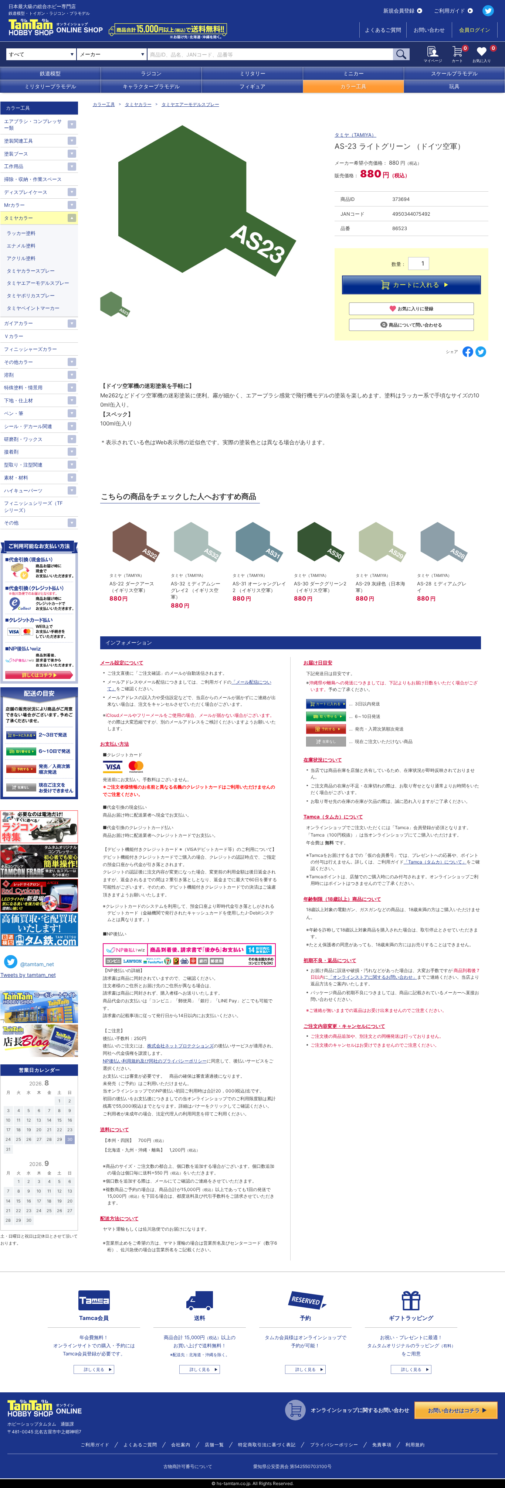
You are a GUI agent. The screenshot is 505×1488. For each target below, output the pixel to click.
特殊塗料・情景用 (23, 387)
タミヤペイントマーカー (33, 308)
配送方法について (119, 1218)
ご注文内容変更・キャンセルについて (344, 1026)
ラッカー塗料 (21, 233)
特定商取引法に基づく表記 (267, 1444)
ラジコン (151, 73)
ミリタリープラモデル (50, 86)
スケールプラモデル (454, 73)
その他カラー (18, 362)
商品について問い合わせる (415, 325)
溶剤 (9, 375)
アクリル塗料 (21, 258)
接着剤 (11, 452)
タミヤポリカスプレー (31, 295)
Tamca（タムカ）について (333, 817)
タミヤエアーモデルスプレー (190, 104)
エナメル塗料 (21, 246)
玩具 (454, 86)
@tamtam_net (37, 964)
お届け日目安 (318, 663)
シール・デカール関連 (28, 426)
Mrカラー (14, 205)
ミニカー (353, 73)
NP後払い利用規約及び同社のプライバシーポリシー (155, 1061)
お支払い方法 (114, 744)
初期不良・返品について (330, 960)
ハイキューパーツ (23, 490)
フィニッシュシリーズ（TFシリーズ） (33, 506)
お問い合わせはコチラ (454, 1410)
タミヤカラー (138, 104)
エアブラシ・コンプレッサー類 (33, 124)
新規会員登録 (398, 10)
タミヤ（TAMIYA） (355, 135)
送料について (114, 1129)
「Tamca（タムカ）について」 (435, 862)
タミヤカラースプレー (31, 271)
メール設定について (121, 663)
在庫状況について (323, 760)
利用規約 (415, 1444)
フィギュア (252, 86)
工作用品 (13, 166)
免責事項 (382, 1444)
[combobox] (112, 54)
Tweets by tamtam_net (28, 975)
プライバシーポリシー (334, 1444)
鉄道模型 (50, 73)
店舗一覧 (214, 1444)
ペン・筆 (13, 413)
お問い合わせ (429, 30)
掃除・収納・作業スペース (33, 179)
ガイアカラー (18, 323)
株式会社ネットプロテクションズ (180, 1046)
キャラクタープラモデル (151, 86)
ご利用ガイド (449, 10)
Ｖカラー (13, 336)
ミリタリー (252, 73)
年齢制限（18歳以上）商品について (342, 899)
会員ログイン (474, 30)
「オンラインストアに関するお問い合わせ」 (372, 977)
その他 (11, 523)
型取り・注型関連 (23, 465)
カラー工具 (353, 86)
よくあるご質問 (383, 30)
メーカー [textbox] (90, 54)
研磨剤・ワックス (23, 439)
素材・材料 (16, 477)
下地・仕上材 (18, 400)
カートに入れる (416, 284)
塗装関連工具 (18, 141)
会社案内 (180, 1444)
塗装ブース (16, 154)
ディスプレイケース (25, 192)
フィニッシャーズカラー (30, 349)
